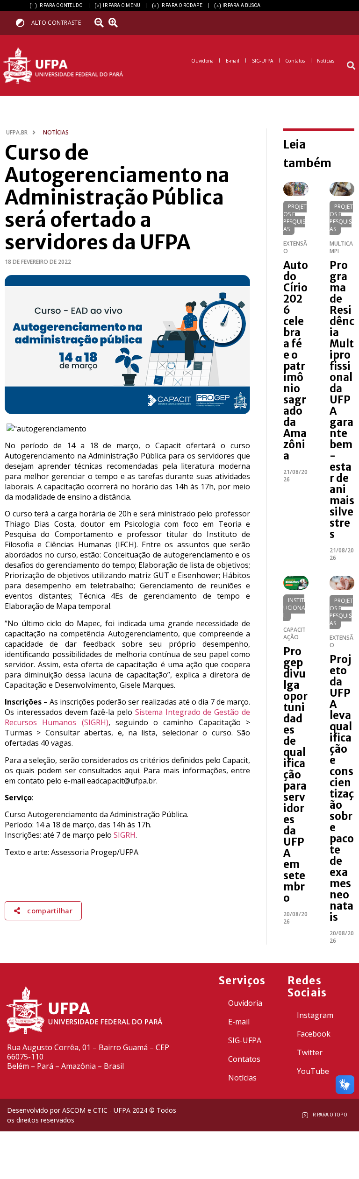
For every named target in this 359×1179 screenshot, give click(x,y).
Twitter (310, 1052)
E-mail (239, 1022)
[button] (351, 65)
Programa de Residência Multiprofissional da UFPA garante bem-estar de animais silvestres (342, 400)
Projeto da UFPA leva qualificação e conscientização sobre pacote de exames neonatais (342, 788)
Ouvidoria (245, 1003)
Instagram (315, 1015)
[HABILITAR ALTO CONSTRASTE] (23, 22)
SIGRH (125, 835)
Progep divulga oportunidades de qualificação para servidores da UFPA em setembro (295, 774)
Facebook (313, 1034)
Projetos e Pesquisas (295, 218)
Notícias (242, 1078)
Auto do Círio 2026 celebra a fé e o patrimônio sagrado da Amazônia (295, 360)
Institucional (294, 607)
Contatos (244, 1059)
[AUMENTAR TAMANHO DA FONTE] (116, 23)
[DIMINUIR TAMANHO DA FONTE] (100, 23)
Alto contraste (56, 23)
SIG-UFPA (244, 1040)
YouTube (313, 1071)
